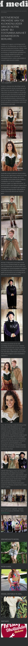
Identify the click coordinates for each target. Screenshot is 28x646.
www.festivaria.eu (5, 512)
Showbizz (4, 12)
